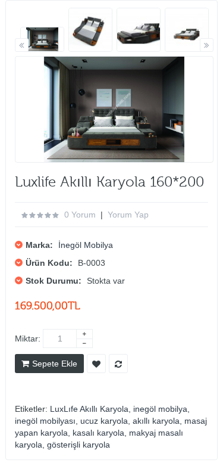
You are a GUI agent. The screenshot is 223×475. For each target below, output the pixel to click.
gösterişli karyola (78, 444)
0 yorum (80, 214)
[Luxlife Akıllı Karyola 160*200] (42, 39)
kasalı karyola (98, 432)
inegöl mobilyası (45, 421)
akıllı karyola (156, 421)
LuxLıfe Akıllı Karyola (89, 409)
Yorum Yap (128, 214)
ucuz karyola (104, 421)
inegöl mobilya (160, 409)
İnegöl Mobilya (85, 245)
